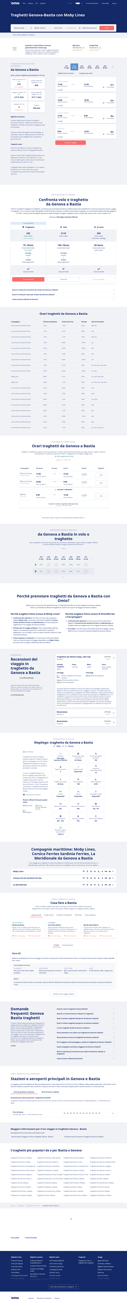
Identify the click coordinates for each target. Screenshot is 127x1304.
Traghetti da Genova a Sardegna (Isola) (24, 1166)
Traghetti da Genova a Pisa (73, 1162)
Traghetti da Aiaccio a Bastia (73, 1191)
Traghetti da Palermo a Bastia (74, 1179)
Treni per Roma (16, 1267)
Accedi (114, 3)
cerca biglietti (19, 87)
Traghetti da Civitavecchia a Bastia (102, 1183)
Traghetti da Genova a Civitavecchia (76, 1166)
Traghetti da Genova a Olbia (20, 1162)
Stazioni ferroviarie (105, 1270)
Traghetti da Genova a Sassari (74, 1170)
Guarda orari (19, 110)
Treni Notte (15, 1272)
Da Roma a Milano (104, 1264)
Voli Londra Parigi (55, 1264)
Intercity (101, 1272)
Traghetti (42, 3)
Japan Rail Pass (103, 1261)
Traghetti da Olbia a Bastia (99, 1179)
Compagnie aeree (55, 1270)
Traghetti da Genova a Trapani (47, 1170)
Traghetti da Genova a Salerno (47, 1162)
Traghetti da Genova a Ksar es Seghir (50, 1175)
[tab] (65, 73)
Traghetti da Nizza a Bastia (73, 1187)
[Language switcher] (79, 3)
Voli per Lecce (54, 1272)
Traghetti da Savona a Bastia (47, 1183)
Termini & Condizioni (44, 1298)
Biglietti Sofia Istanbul (106, 1267)
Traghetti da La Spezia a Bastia (21, 1195)
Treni (24, 3)
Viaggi (100, 1257)
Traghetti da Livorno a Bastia (21, 1187)
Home (13, 1206)
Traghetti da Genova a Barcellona (48, 1158)
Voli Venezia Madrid (56, 1261)
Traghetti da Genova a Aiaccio (21, 1179)
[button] (59, 28)
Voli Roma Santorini (56, 1267)
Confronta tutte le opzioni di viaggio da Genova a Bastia (83, 1137)
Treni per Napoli (17, 1264)
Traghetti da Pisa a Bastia (19, 1183)
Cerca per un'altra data (64, 505)
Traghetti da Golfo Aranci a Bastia (75, 1195)
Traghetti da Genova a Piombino (48, 1166)
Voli (36, 3)
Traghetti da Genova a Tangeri (21, 1158)
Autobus (30, 3)
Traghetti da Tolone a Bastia (99, 1187)
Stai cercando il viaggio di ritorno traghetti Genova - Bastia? (32, 1137)
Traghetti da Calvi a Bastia (46, 1195)
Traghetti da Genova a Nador (100, 1175)
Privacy (56, 1298)
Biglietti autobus (36, 1257)
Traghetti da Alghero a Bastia (47, 1187)
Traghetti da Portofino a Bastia (21, 1191)
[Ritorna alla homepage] (16, 3)
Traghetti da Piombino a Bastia (74, 1183)
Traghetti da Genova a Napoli (74, 1158)
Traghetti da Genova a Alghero (21, 1175)
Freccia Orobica (17, 1261)
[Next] (112, 67)
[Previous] (35, 557)
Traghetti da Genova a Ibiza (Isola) (23, 1170)
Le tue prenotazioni (92, 3)
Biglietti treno (16, 1257)
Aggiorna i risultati (62, 460)
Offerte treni (15, 1270)
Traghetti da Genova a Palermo (101, 1158)
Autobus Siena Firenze (38, 1266)
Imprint (31, 1298)
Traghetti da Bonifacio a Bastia (100, 1195)
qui (84, 517)
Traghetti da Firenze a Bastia (100, 1191)
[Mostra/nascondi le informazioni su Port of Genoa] (113, 1113)
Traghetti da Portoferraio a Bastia (49, 1191)
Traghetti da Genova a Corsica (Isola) (50, 1179)
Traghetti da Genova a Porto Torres (76, 1175)
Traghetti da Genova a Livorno (100, 1170)
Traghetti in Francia (33, 1206)
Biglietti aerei (54, 1257)
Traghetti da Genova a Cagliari (100, 1166)
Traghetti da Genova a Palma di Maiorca (104, 1162)
